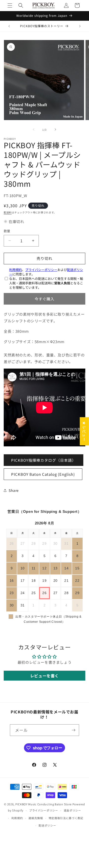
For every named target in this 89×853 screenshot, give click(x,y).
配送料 (8, 212)
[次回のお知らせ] (79, 26)
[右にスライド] (55, 129)
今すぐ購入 (44, 298)
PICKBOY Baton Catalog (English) (43, 474)
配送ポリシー (47, 825)
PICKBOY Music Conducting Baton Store (43, 804)
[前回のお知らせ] (9, 26)
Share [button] (14, 490)
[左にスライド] (33, 129)
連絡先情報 (35, 818)
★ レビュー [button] (84, 431)
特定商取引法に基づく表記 (66, 818)
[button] (9, 5)
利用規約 (15, 269)
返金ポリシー (72, 810)
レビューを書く (44, 676)
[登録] (73, 730)
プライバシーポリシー (41, 269)
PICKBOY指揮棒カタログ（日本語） (43, 460)
